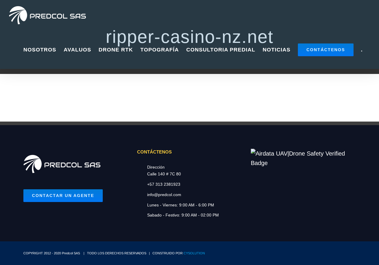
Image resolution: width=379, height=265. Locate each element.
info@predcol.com (164, 194)
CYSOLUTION (194, 253)
